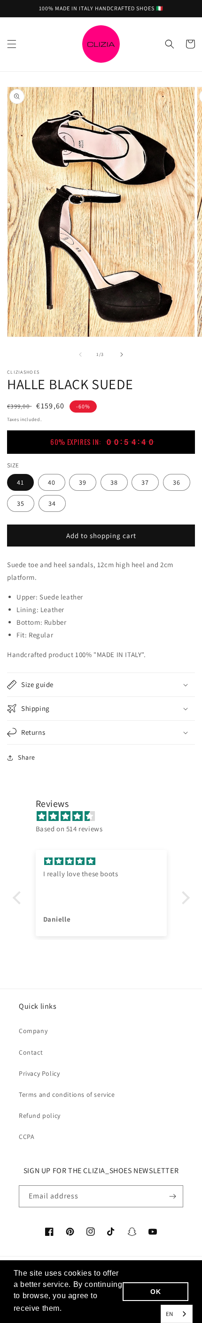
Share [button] (26, 757)
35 (20, 503)
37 (145, 482)
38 (114, 482)
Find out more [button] (90, 1308)
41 (20, 482)
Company (33, 1031)
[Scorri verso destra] (121, 354)
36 (176, 482)
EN (169, 1314)
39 (82, 482)
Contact (31, 1052)
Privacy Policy (39, 1073)
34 (52, 503)
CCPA (26, 1136)
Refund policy (40, 1115)
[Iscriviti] (172, 1196)
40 (51, 482)
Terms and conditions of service (67, 1094)
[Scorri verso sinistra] (80, 354)
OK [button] (155, 1291)
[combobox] (177, 1314)
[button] (11, 44)
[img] (106, 816)
